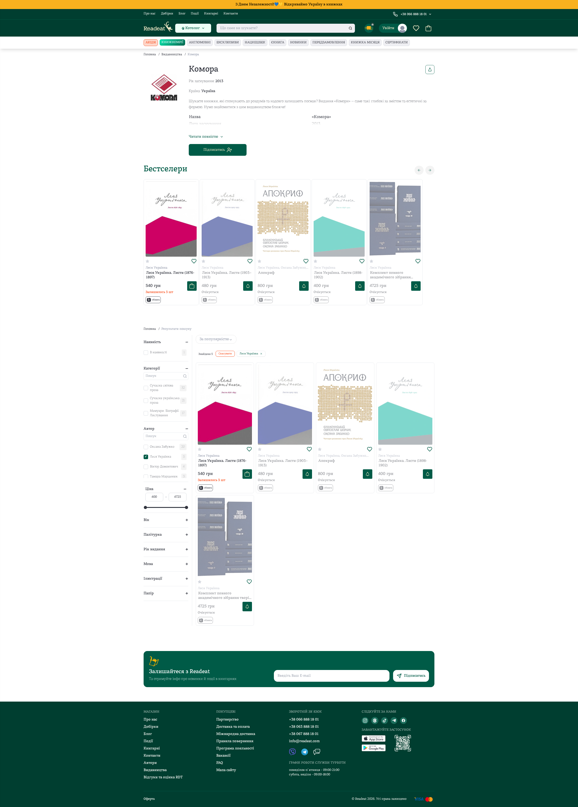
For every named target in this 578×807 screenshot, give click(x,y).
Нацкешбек (255, 42)
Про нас (150, 13)
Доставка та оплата (233, 727)
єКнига (277, 42)
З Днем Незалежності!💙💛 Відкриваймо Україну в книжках (289, 4)
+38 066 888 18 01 (414, 14)
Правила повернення (234, 741)
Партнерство (227, 719)
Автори (150, 763)
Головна (150, 54)
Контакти (231, 13)
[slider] (145, 507)
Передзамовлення (328, 42)
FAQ (219, 763)
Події (195, 13)
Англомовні (200, 42)
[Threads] (375, 720)
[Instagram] (365, 721)
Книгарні (211, 13)
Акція (151, 42)
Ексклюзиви (228, 42)
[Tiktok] (384, 721)
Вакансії (223, 756)
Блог (182, 13)
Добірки (167, 13)
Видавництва (171, 54)
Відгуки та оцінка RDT (163, 777)
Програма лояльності (235, 748)
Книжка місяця (365, 42)
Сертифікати (396, 42)
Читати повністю (203, 137)
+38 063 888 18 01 (304, 727)
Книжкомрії (172, 42)
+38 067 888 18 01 (304, 734)
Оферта (149, 799)
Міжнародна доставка (235, 734)
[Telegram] (394, 721)
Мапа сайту (226, 770)
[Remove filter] (261, 353)
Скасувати (225, 353)
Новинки (298, 42)
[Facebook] (403, 721)
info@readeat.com (304, 741)
